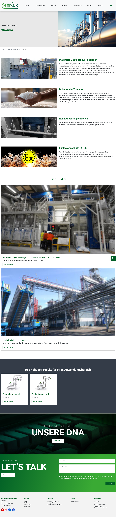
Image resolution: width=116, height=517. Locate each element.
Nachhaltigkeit (27, 504)
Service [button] (53, 5)
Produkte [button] (27, 5)
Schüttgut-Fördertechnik (53, 501)
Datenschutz (97, 503)
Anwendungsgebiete (13, 49)
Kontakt (100, 5)
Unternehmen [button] (77, 5)
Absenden (110, 483)
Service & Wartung (28, 503)
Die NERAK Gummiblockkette (54, 504)
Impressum (96, 501)
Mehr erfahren (8, 265)
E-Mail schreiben (8, 475)
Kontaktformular (75, 501)
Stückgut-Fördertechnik (53, 503)
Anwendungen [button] (40, 5)
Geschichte (27, 506)
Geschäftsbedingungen (99, 504)
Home (3, 49)
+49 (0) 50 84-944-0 (6, 505)
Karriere (89, 5)
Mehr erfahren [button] (8, 401)
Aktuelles (64, 5)
